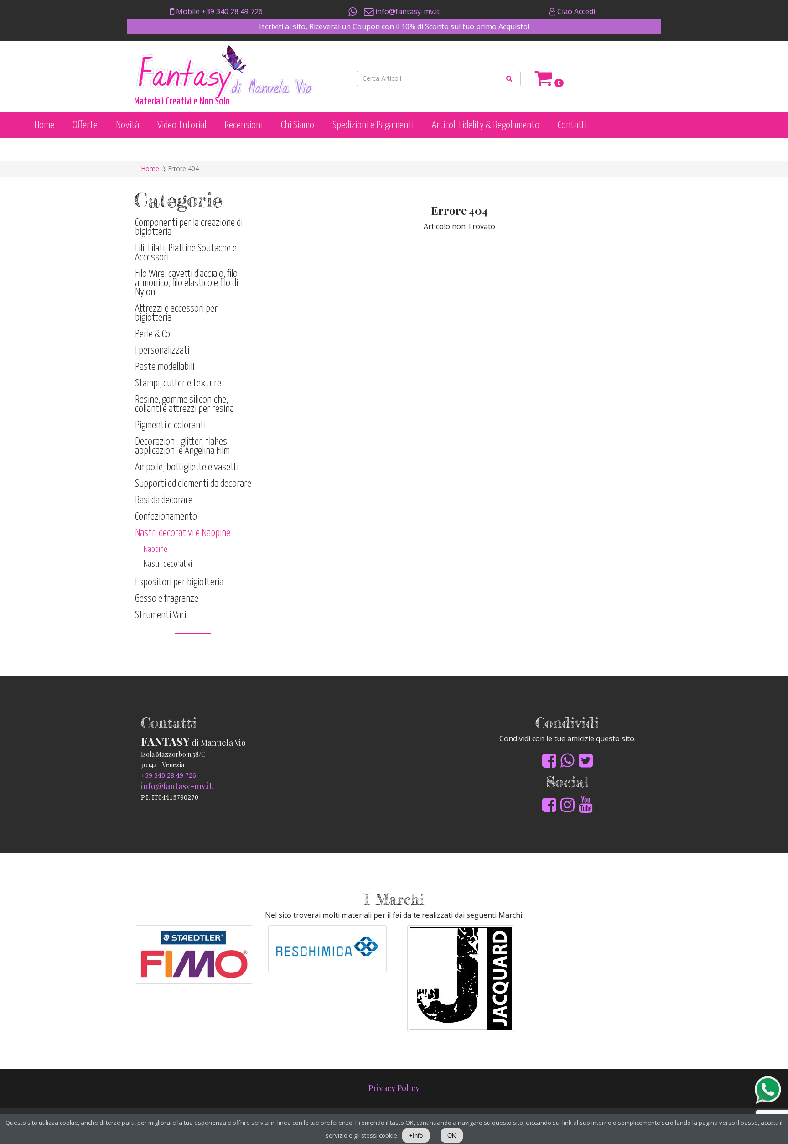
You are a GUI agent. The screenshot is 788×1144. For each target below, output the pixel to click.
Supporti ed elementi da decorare (193, 483)
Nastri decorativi (168, 564)
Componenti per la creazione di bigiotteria (189, 227)
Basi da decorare (163, 500)
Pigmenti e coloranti (170, 425)
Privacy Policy (394, 1087)
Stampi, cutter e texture (178, 383)
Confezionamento (166, 516)
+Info (416, 1135)
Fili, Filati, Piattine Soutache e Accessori (186, 253)
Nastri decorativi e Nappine (182, 533)
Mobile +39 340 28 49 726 (218, 11)
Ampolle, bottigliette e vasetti (186, 467)
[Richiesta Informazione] (353, 11)
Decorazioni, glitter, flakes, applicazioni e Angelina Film (182, 446)
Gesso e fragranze (166, 598)
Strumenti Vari (160, 615)
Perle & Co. (153, 334)
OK (451, 1135)
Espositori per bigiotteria (179, 582)
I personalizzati (162, 350)
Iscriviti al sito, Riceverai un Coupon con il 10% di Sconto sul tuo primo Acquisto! (394, 26)
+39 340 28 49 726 (168, 775)
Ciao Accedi (575, 11)
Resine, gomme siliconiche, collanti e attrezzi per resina (184, 404)
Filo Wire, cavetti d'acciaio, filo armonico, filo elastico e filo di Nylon (186, 283)
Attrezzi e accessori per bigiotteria (176, 313)
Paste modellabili (164, 367)
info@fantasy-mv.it (406, 11)
